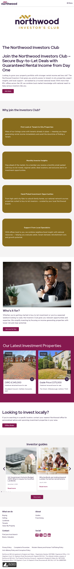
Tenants (5, 523)
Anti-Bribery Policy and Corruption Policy (16, 550)
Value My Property (8, 526)
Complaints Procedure (21, 547)
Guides (37, 515)
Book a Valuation (8, 537)
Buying (4, 515)
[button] (69, 372)
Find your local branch (10, 534)
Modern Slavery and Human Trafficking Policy (47, 547)
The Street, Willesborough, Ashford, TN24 (54, 389)
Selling (4, 518)
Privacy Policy (6, 547)
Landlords (5, 520)
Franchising (39, 518)
